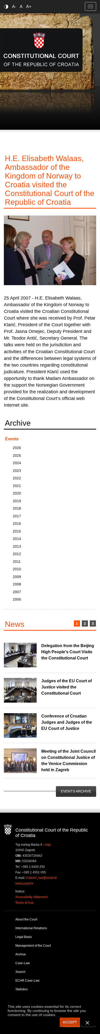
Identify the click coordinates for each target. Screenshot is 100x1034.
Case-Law (22, 963)
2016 (17, 523)
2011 (17, 562)
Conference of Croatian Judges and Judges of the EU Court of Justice (66, 722)
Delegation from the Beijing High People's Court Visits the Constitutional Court (67, 652)
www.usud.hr (24, 883)
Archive (20, 954)
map (48, 844)
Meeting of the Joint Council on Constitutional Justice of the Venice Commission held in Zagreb (68, 760)
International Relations (31, 928)
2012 (17, 554)
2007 (17, 592)
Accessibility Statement (31, 897)
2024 (17, 463)
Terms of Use (24, 903)
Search (20, 972)
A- (14, 6)
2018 (17, 508)
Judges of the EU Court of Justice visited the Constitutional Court (66, 687)
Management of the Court (33, 945)
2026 (17, 448)
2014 (17, 539)
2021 (17, 486)
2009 (17, 577)
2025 (17, 455)
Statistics (21, 989)
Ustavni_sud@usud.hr (41, 878)
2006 (17, 599)
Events (12, 439)
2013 (17, 546)
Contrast (7, 6)
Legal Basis (23, 937)
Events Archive (76, 791)
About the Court (26, 919)
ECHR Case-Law (27, 980)
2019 (17, 501)
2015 (17, 531)
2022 (17, 478)
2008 (17, 584)
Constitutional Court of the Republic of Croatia (41, 50)
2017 (17, 516)
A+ (28, 6)
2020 (17, 493)
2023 (17, 471)
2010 (17, 569)
